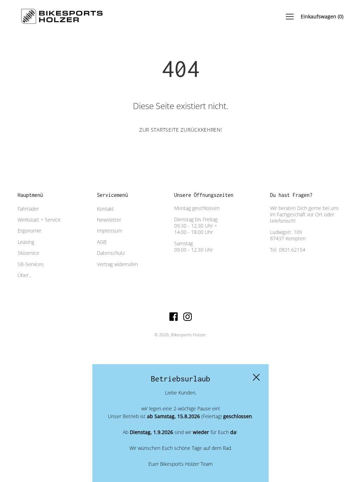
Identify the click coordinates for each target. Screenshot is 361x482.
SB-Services (31, 264)
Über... (25, 275)
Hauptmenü (30, 195)
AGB (101, 242)
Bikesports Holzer (188, 335)
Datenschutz (111, 252)
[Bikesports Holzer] (62, 16)
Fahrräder (28, 208)
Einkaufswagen (322, 16)
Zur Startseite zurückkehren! (180, 129)
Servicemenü (112, 195)
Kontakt (105, 208)
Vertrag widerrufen (117, 264)
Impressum (109, 230)
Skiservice (28, 252)
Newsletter (109, 219)
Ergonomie (29, 230)
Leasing (26, 242)
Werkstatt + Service (39, 219)
